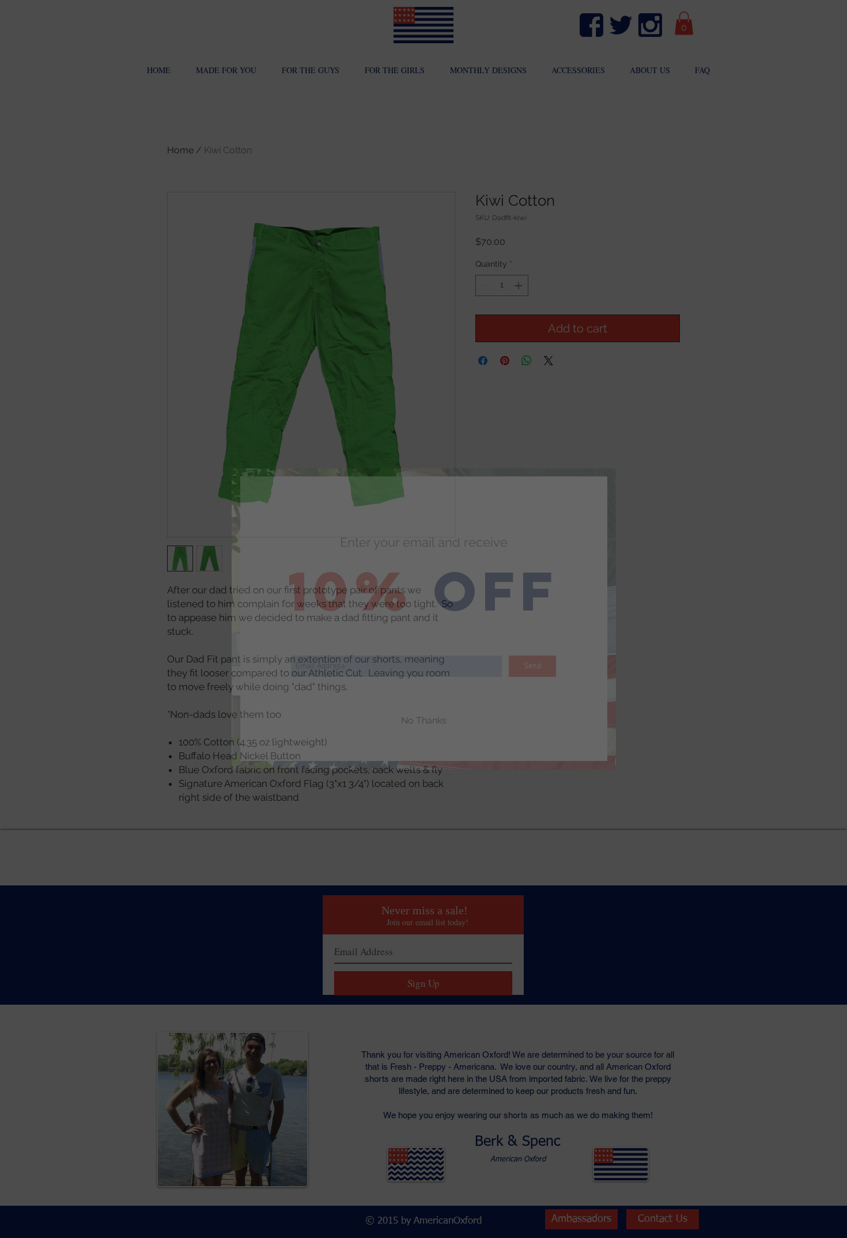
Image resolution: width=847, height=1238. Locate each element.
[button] (424, 720)
